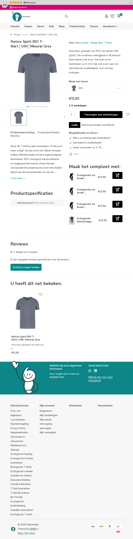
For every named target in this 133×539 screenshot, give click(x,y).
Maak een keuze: (79, 81)
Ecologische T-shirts (21, 514)
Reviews (15, 135)
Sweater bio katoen (21, 475)
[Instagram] (89, 371)
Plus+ (21, 533)
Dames (28, 26)
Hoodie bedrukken (21, 484)
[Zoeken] (66, 16)
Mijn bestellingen (49, 415)
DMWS (33, 529)
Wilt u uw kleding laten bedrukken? (92, 137)
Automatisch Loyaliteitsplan (87, 142)
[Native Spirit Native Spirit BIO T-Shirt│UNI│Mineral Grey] (27, 313)
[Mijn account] (106, 16)
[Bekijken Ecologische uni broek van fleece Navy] (72, 177)
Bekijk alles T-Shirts (101, 42)
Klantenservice (18, 445)
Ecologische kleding (21, 454)
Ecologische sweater (22, 471)
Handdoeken (110, 26)
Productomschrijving (22, 132)
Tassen (94, 26)
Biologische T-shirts (21, 466)
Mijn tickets (46, 419)
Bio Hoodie (17, 497)
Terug (16, 34)
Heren (40, 26)
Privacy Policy (18, 428)
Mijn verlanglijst (48, 432)
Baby (62, 26)
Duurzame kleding (20, 479)
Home (24, 34)
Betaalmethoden (19, 432)
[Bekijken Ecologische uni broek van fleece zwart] (72, 206)
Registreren (46, 410)
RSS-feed (29, 533)
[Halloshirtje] (21, 16)
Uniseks (15, 26)
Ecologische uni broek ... (86, 177)
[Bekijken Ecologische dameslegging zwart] (71, 221)
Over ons (15, 410)
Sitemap (15, 449)
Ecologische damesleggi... (85, 220)
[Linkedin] (95, 371)
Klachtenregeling (20, 423)
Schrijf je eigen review (26, 267)
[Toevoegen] (117, 175)
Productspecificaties (49, 132)
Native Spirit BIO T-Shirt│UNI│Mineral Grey (25, 338)
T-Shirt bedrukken (20, 488)
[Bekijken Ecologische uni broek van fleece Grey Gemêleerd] (72, 192)
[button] (28, 106)
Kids (51, 26)
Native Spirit (82, 42)
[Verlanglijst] (112, 16)
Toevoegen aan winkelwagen (101, 114)
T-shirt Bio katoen (20, 492)
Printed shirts (77, 26)
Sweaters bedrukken (22, 510)
